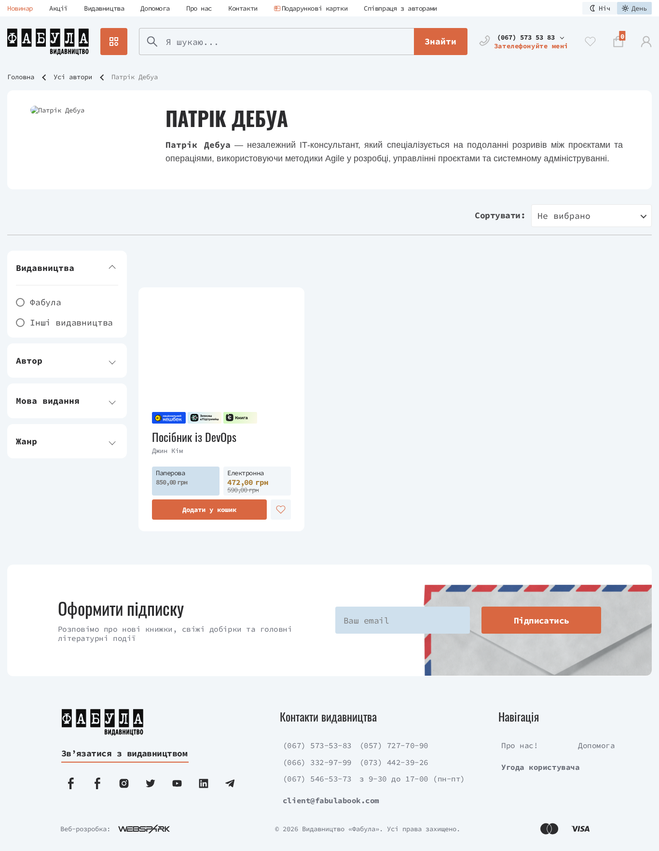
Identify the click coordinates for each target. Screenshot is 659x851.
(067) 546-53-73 (317, 778)
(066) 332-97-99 (317, 762)
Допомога (155, 8)
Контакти (243, 8)
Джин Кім (167, 450)
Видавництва (104, 8)
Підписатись (541, 620)
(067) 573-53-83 (317, 745)
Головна (20, 76)
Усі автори (73, 76)
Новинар (20, 8)
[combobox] (591, 215)
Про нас (199, 8)
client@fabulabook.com (331, 800)
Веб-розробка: (85, 828)
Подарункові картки (314, 8)
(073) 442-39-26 (393, 762)
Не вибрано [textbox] (563, 215)
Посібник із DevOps (194, 436)
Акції (58, 8)
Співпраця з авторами (400, 8)
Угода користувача (540, 767)
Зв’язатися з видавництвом (124, 753)
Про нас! (519, 745)
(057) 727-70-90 (393, 745)
